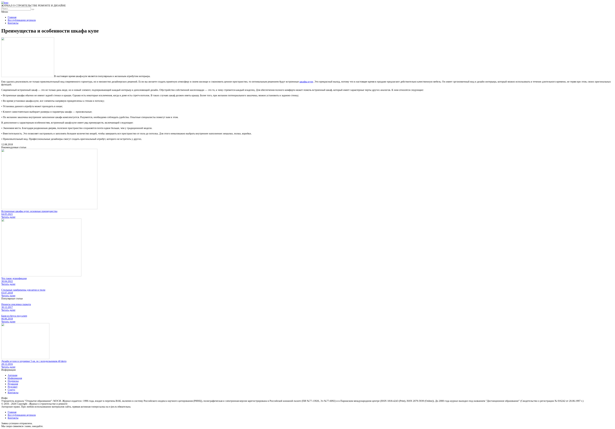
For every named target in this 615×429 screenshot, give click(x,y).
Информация (15, 378)
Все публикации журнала (22, 20)
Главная (12, 17)
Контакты (13, 23)
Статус (11, 389)
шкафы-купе (306, 81)
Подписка (13, 381)
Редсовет (12, 386)
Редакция (13, 384)
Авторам (12, 375)
